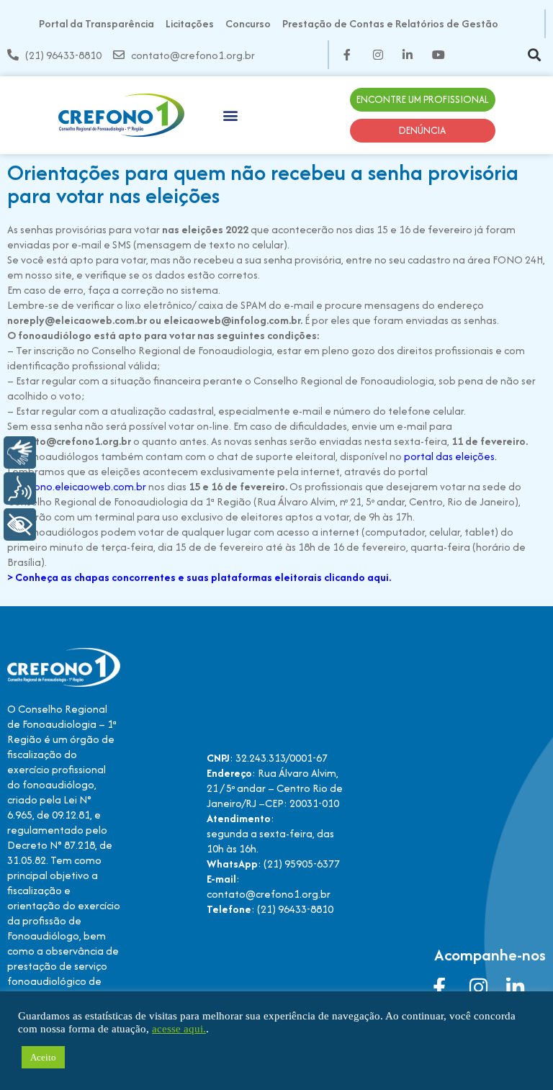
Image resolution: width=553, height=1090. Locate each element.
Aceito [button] (43, 1057)
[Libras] (20, 452)
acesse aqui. (179, 1029)
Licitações (190, 23)
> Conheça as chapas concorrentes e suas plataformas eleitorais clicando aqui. (199, 577)
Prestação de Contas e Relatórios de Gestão (390, 23)
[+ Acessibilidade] (20, 524)
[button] (534, 55)
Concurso (248, 23)
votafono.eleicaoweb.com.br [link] (76, 486)
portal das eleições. (451, 456)
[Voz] (20, 488)
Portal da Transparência (96, 23)
